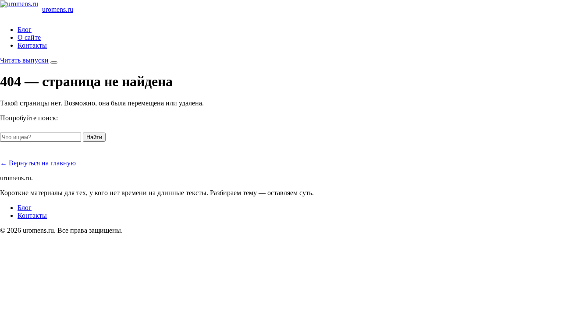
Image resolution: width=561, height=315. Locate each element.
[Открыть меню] (53, 62)
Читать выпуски (24, 60)
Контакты (32, 45)
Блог (25, 29)
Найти (94, 137)
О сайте (29, 37)
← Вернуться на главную (38, 163)
